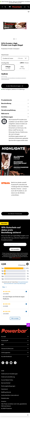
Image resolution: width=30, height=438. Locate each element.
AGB (2, 370)
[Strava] (15, 362)
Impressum (4, 389)
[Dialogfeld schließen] (28, 415)
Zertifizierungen (7, 117)
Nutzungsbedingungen (8, 386)
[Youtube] (11, 362)
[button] (28, 7)
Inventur (3, 401)
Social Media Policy (7, 380)
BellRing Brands (6, 392)
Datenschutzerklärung (8, 377)
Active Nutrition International (10, 395)
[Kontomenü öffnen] (21, 7)
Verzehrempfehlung (8, 110)
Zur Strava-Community (15, 213)
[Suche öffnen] (5, 7)
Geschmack (4, 54)
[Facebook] (2, 362)
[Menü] (2, 6)
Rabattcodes (5, 398)
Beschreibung (6, 103)
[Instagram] (7, 362)
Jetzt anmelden (15, 249)
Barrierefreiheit (5, 383)
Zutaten (4, 107)
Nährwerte (5, 113)
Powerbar (9, 408)
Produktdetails (6, 100)
